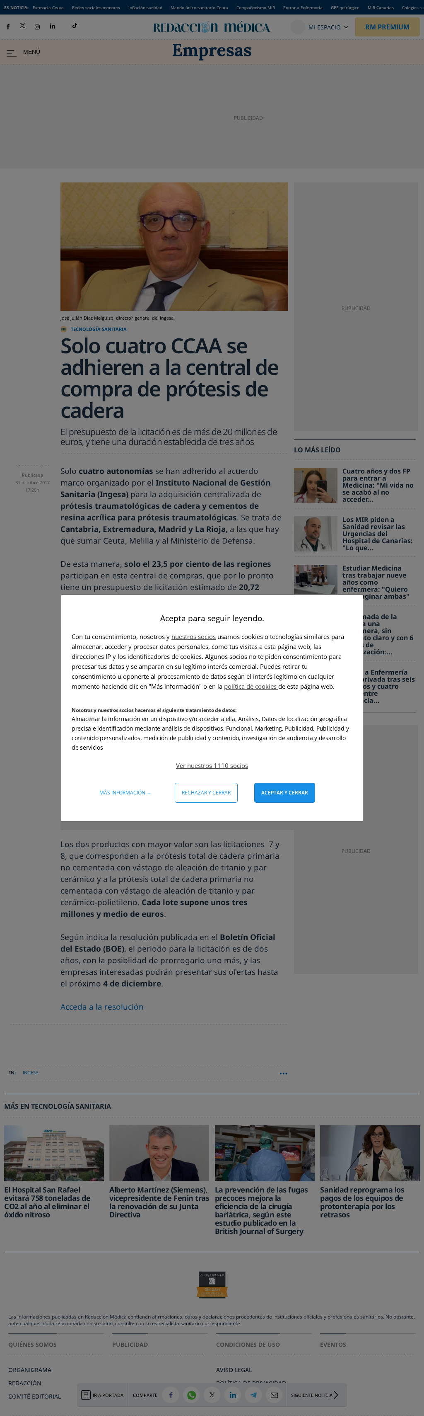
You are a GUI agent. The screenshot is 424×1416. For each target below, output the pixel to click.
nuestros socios (193, 636)
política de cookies (251, 686)
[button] (212, 765)
